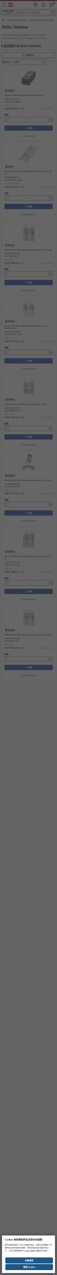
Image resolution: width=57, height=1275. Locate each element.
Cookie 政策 (29, 1250)
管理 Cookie (29, 1267)
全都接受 (29, 1260)
